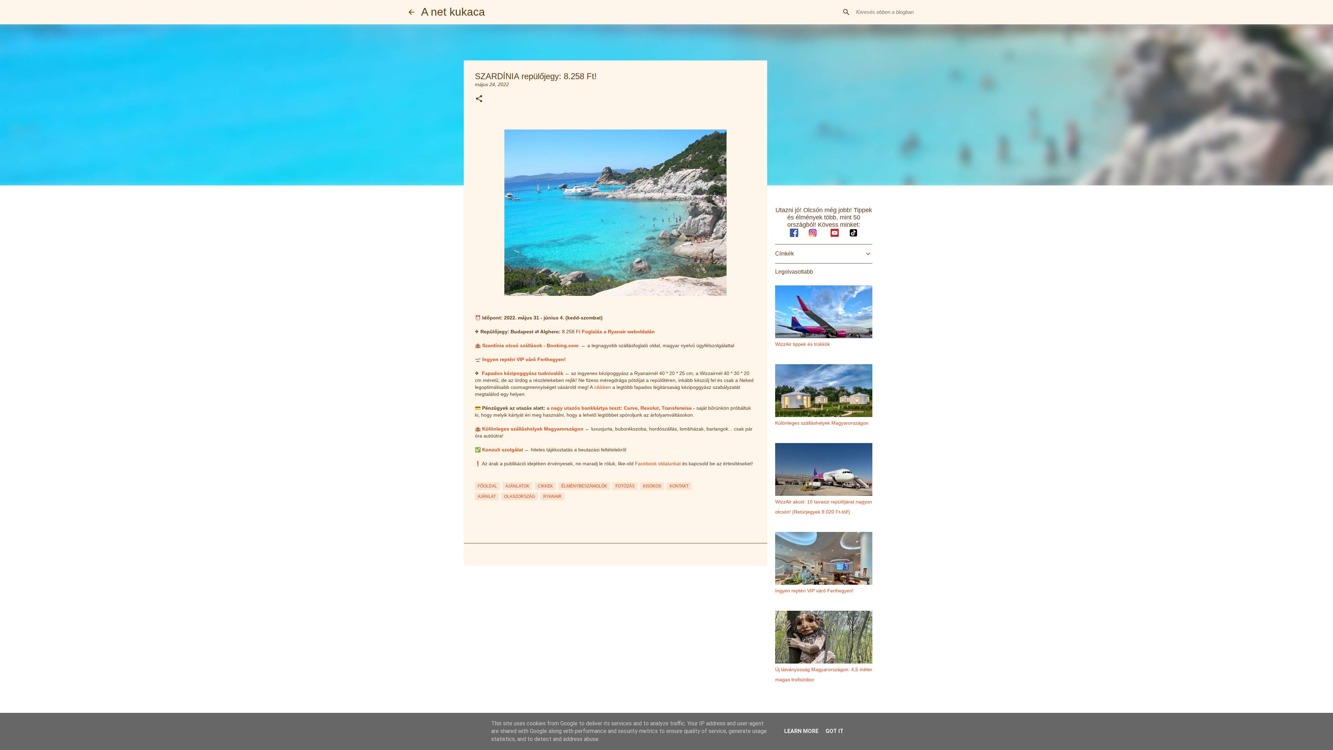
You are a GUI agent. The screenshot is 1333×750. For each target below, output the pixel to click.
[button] (479, 99)
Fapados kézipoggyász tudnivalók (522, 373)
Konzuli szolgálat (502, 449)
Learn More (801, 731)
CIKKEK (545, 486)
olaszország (519, 496)
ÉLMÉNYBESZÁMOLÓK (584, 486)
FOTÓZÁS (625, 486)
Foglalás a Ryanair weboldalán (618, 331)
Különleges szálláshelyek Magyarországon (533, 429)
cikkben (602, 387)
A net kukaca (453, 12)
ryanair (552, 496)
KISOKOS (652, 486)
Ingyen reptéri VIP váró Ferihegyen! (524, 359)
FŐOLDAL (487, 486)
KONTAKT (679, 486)
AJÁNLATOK (517, 486)
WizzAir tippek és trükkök (802, 344)
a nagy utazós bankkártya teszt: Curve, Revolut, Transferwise (619, 408)
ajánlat (487, 496)
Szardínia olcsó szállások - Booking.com (530, 345)
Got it (834, 731)
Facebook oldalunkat (658, 463)
